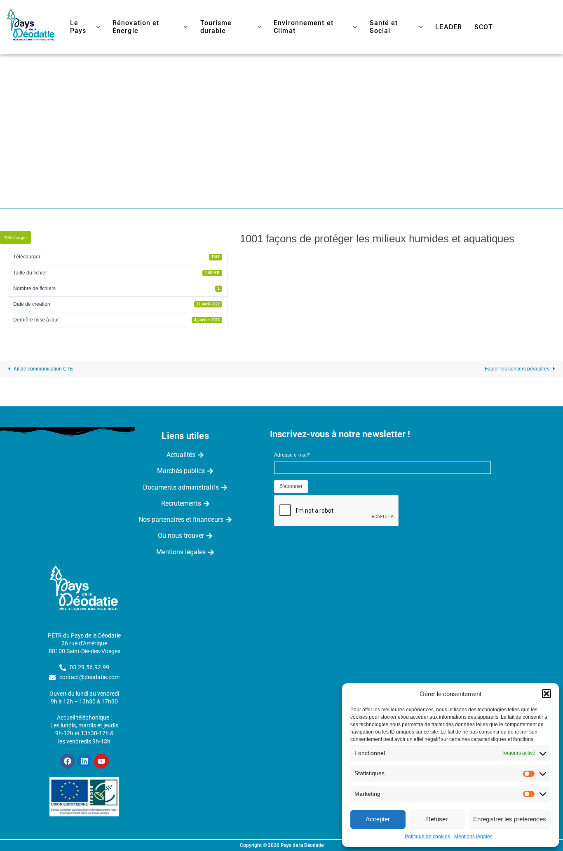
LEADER (448, 27)
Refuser (437, 819)
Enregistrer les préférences (509, 819)
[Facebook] (67, 761)
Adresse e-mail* (292, 455)
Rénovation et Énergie (136, 27)
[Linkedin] (84, 761)
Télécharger (15, 237)
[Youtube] (101, 761)
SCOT (483, 27)
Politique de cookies (427, 836)
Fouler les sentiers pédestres (518, 369)
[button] (546, 693)
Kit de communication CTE (42, 369)
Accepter (378, 819)
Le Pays (78, 27)
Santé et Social (384, 27)
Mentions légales (473, 836)
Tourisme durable (216, 27)
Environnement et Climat (303, 27)
